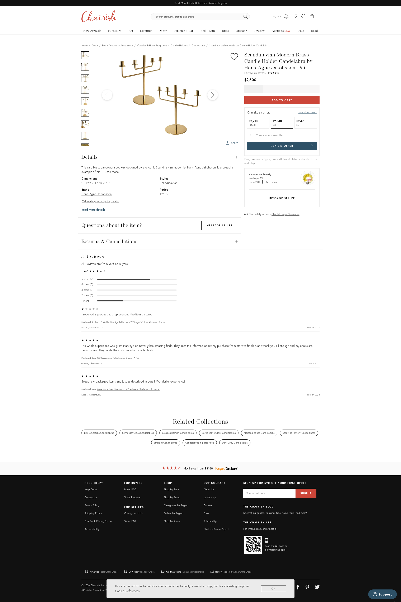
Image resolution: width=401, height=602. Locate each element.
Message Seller (282, 198)
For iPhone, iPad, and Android (260, 528)
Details (159, 157)
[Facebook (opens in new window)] (297, 586)
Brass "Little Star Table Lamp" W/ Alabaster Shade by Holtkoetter (128, 389)
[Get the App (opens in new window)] (253, 545)
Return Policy (92, 505)
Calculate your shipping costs (100, 201)
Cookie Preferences (127, 591)
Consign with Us (133, 513)
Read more (111, 172)
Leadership (210, 497)
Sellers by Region (173, 513)
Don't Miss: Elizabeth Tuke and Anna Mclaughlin (200, 3)
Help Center (91, 489)
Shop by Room (172, 521)
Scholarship (210, 521)
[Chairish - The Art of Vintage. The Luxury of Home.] (98, 16)
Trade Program (132, 497)
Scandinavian (169, 183)
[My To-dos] (286, 16)
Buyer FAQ (130, 489)
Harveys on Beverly (255, 72)
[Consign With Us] (295, 16)
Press (206, 513)
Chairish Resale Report (216, 529)
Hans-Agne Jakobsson (96, 194)
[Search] (245, 16)
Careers (208, 505)
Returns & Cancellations (159, 241)
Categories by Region (176, 505)
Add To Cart (282, 100)
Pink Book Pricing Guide (98, 521)
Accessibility (92, 529)
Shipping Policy (93, 513)
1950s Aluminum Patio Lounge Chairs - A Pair (118, 358)
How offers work (307, 112)
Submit (306, 493)
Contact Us (91, 497)
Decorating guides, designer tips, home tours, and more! (275, 512)
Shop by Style (172, 489)
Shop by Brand (172, 497)
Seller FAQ (130, 521)
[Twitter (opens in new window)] (317, 586)
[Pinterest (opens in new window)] (307, 586)
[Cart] (312, 16)
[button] (303, 16)
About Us (209, 489)
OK (274, 588)
